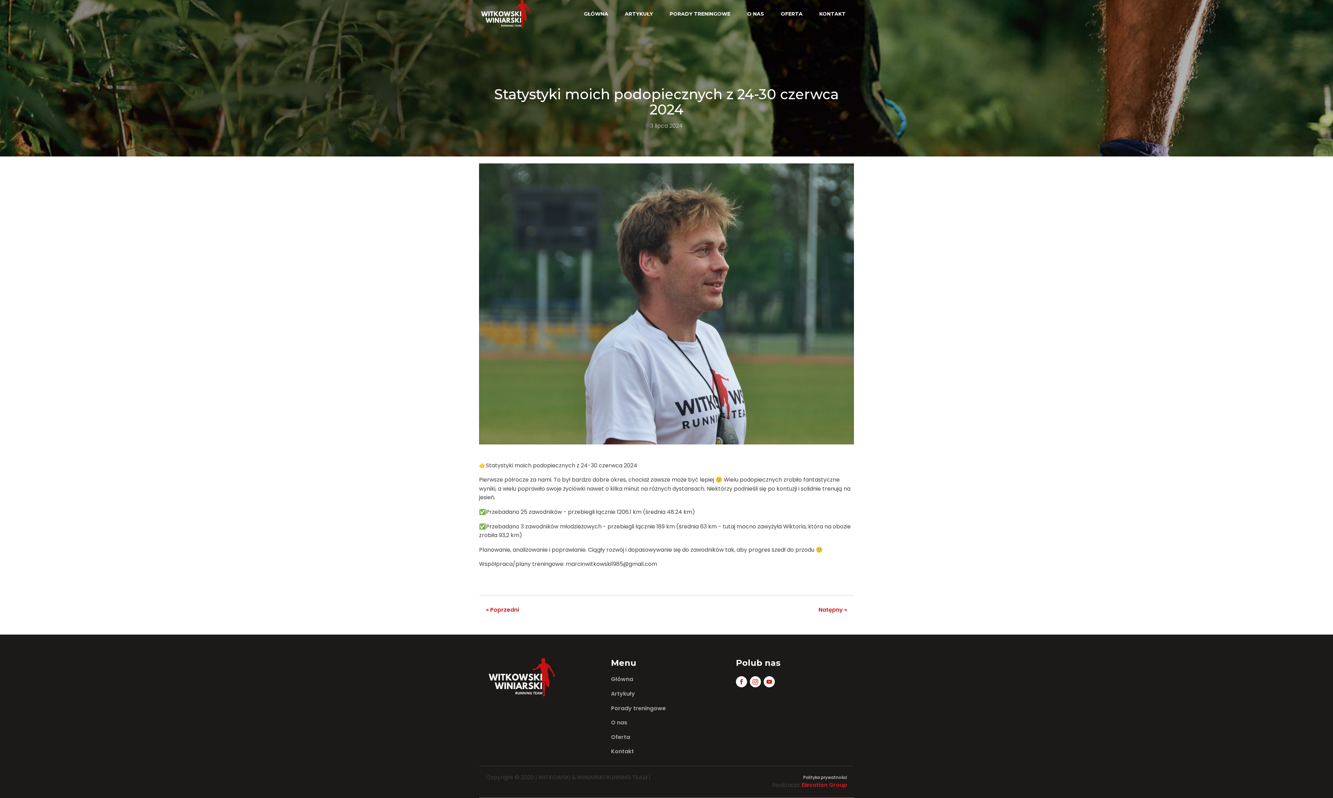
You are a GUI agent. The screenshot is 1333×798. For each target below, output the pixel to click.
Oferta (792, 14)
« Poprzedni (502, 610)
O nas (755, 14)
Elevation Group (824, 785)
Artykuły (639, 14)
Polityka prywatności (825, 777)
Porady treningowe (700, 14)
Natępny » (833, 610)
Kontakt (832, 14)
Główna (596, 14)
